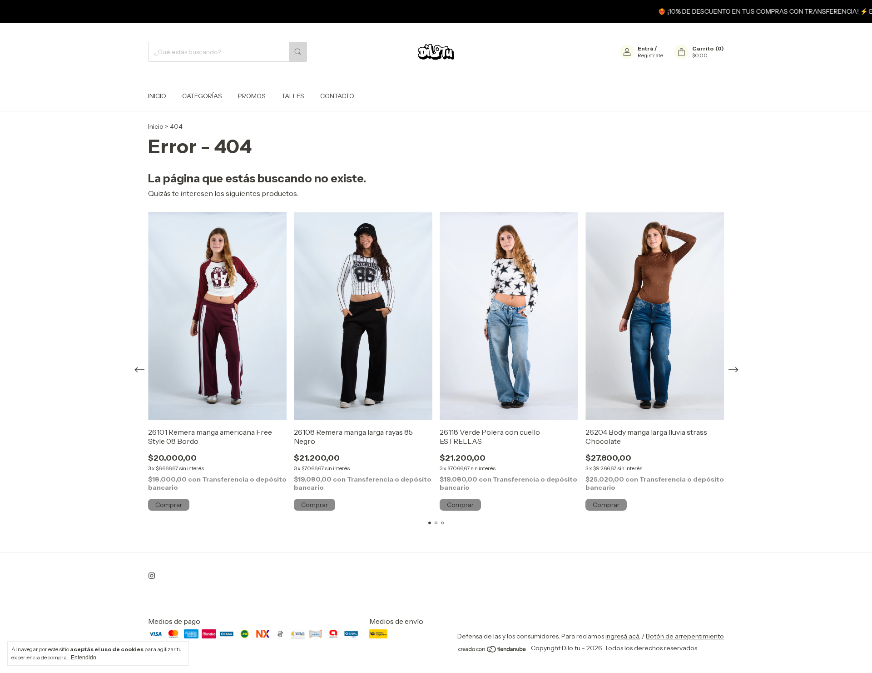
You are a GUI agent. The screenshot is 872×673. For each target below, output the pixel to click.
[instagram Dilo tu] (151, 575)
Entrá (646, 48)
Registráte (650, 55)
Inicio (157, 96)
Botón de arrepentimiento (685, 636)
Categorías (202, 96)
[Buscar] (298, 52)
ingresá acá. (622, 636)
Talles (293, 96)
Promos (252, 96)
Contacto (337, 96)
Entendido (83, 657)
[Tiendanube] (492, 651)
